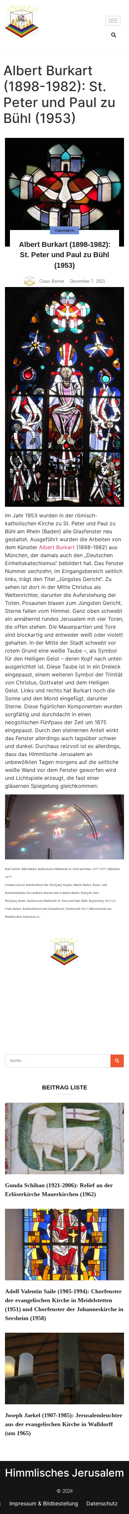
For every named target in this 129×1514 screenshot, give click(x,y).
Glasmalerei (64, 230)
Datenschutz (102, 1503)
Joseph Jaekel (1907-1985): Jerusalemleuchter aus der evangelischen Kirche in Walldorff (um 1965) (63, 1424)
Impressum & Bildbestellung (43, 1503)
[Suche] (117, 1061)
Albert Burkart (57, 547)
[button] (114, 35)
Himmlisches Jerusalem (64, 1472)
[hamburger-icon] (113, 21)
